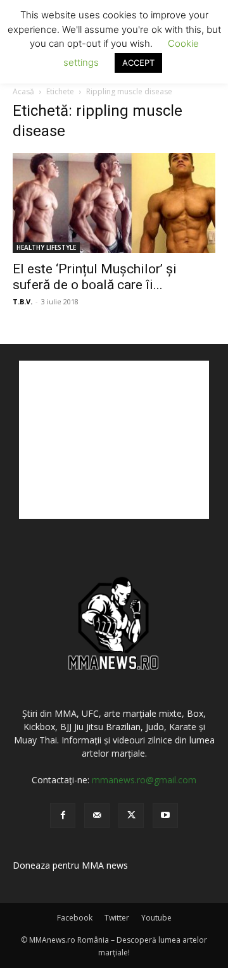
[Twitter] (131, 815)
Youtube (156, 917)
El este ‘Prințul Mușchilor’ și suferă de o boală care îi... (95, 276)
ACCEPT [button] (138, 63)
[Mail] (97, 815)
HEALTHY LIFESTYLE (46, 247)
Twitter (116, 917)
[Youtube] (165, 815)
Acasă (23, 91)
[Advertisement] (114, 440)
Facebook (74, 917)
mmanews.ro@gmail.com (144, 780)
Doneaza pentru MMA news (70, 865)
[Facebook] (62, 815)
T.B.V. (22, 301)
